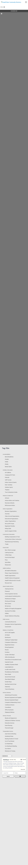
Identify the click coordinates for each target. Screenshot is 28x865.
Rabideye (6, 759)
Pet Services (8, 606)
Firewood (7, 591)
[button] (1, 7)
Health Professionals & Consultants (13, 580)
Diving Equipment (9, 647)
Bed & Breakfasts (9, 456)
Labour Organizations (10, 521)
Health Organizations (10, 575)
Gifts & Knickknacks (10, 657)
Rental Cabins (8, 466)
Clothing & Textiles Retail (11, 640)
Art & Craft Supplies (10, 632)
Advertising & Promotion (11, 695)
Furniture (7, 652)
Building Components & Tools (12, 536)
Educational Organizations (11, 518)
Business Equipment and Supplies (13, 697)
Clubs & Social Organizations (12, 516)
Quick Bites (7, 562)
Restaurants (8, 564)
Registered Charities (10, 526)
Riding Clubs (8, 528)
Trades (6, 544)
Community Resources (10, 621)
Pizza (6, 560)
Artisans (7, 498)
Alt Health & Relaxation (10, 570)
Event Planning (8, 725)
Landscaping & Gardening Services (13, 596)
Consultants (8, 707)
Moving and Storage (10, 601)
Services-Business (7, 692)
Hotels (6, 461)
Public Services (6, 619)
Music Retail (8, 674)
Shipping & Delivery (9, 712)
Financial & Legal (9, 728)
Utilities (7, 613)
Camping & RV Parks (10, 475)
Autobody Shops (9, 736)
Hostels (7, 459)
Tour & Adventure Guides (11, 492)
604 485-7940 (13, 759)
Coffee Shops (8, 555)
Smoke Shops (8, 681)
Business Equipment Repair (11, 700)
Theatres (7, 489)
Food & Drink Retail (9, 557)
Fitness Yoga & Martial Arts (11, 573)
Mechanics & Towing (10, 751)
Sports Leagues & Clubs (11, 531)
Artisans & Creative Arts (8, 495)
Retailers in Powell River (8, 630)
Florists (7, 649)
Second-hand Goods (10, 676)
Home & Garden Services (8, 586)
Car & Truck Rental (9, 741)
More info (23, 769)
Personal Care (8, 583)
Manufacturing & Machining (12, 541)
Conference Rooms (9, 704)
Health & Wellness (7, 568)
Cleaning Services (9, 588)
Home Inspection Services (11, 593)
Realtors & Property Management (13, 608)
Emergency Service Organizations (13, 624)
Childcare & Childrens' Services (12, 720)
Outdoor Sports (9, 487)
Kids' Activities (8, 484)
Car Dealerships (9, 743)
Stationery (7, 686)
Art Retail (7, 635)
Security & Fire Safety (10, 611)
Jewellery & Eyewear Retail (11, 664)
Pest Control (8, 603)
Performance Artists (10, 505)
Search (10, 776)
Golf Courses (8, 480)
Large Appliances (9, 667)
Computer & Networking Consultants (13, 702)
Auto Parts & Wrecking (10, 733)
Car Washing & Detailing (11, 746)
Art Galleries (8, 472)
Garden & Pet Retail (9, 654)
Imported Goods (9, 662)
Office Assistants (9, 709)
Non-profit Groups (9, 523)
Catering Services (9, 552)
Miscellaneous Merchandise (12, 672)
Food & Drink (5, 547)
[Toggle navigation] (26, 2)
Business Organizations (11, 511)
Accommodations (6, 454)
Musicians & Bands (9, 503)
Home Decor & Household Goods (13, 659)
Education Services (9, 723)
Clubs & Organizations (7, 508)
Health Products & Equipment (12, 578)
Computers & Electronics (11, 642)
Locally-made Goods (10, 669)
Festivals (7, 477)
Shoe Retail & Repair (10, 679)
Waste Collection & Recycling (12, 616)
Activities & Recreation (8, 470)
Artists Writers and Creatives (12, 500)
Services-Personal (7, 715)
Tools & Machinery (9, 689)
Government (8, 626)
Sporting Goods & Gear (10, 684)
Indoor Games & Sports (11, 482)
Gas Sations (8, 748)
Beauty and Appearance (11, 718)
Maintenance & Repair (10, 598)
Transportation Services (8, 731)
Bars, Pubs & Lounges (10, 550)
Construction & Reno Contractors (13, 539)
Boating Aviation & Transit (11, 738)
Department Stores (9, 644)
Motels (6, 464)
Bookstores (8, 637)
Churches (7, 513)
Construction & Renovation (9, 534)
